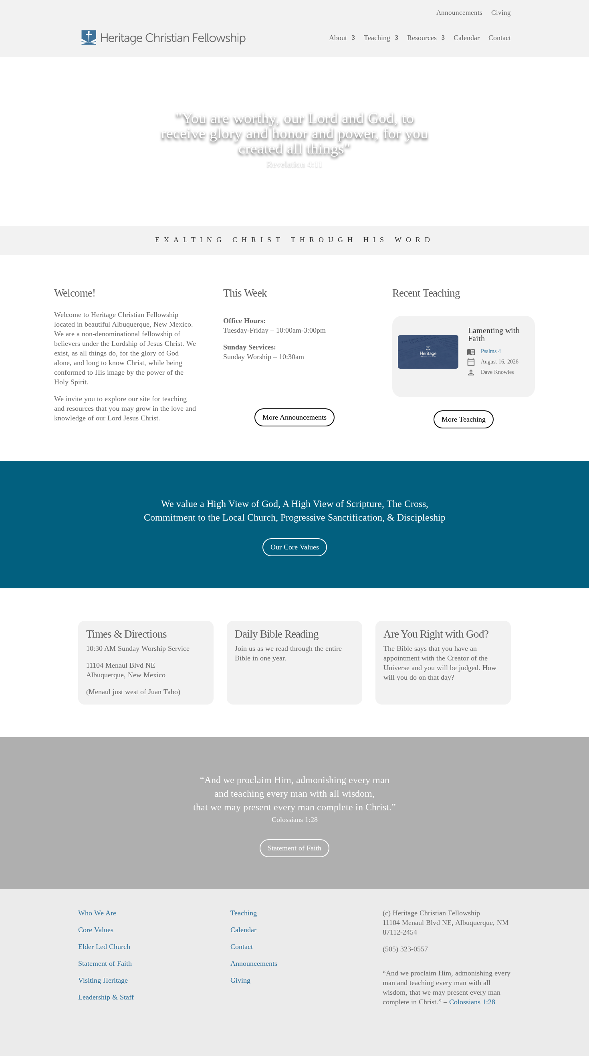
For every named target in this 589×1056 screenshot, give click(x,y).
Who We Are (97, 913)
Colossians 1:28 (295, 820)
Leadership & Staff (106, 997)
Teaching (377, 38)
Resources (422, 38)
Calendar (467, 38)
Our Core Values (294, 547)
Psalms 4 (491, 351)
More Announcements (294, 417)
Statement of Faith (294, 848)
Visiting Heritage (103, 980)
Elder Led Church (104, 947)
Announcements (459, 13)
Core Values (95, 930)
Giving (501, 13)
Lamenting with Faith (494, 334)
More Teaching (464, 419)
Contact (499, 38)
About (338, 38)
